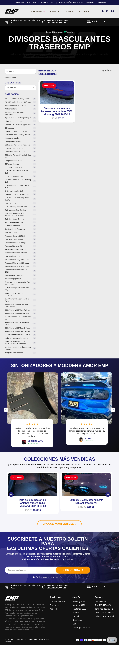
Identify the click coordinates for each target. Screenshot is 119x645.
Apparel (53, 609)
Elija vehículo (37, 11)
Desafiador (77, 620)
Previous (6, 410)
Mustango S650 (79, 609)
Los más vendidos (58, 601)
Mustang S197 (79, 601)
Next (113, 410)
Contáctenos (100, 601)
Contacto (69, 11)
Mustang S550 (79, 605)
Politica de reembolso (104, 612)
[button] (112, 11)
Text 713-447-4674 (103, 605)
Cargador (77, 616)
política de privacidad (104, 616)
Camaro (76, 624)
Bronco (76, 612)
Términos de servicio (104, 609)
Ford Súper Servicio (81, 627)
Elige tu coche (56, 605)
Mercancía (84, 11)
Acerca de (54, 11)
